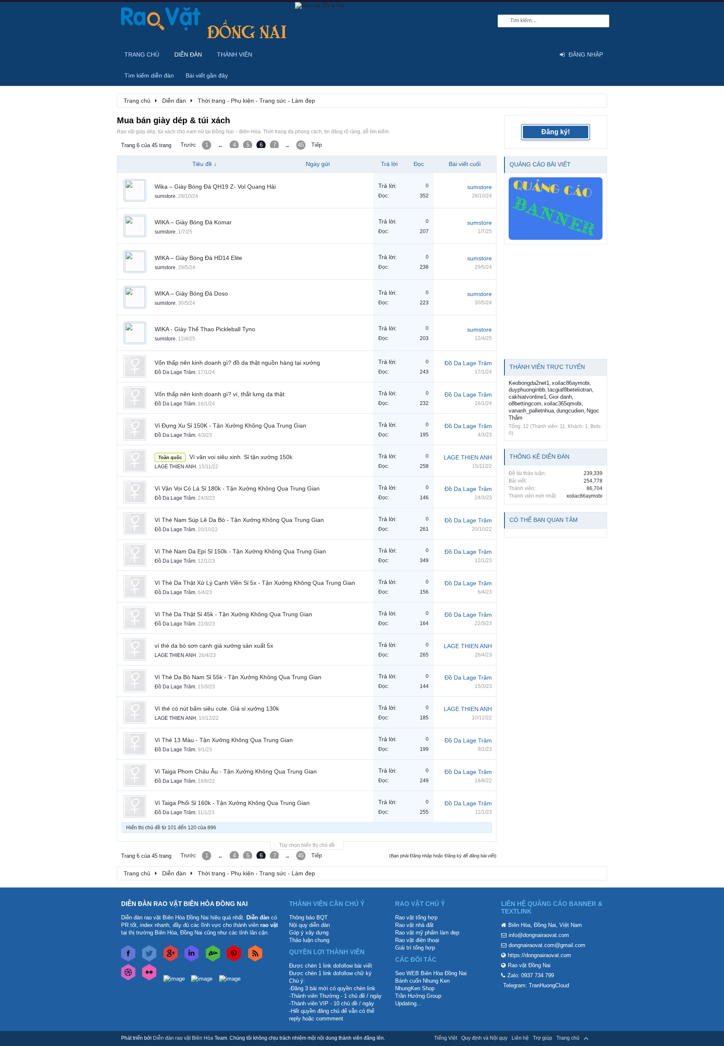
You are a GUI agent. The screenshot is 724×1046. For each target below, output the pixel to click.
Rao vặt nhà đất (414, 925)
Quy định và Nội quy (484, 1038)
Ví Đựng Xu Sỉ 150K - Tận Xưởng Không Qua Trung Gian (230, 425)
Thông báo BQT (308, 917)
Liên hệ (520, 1038)
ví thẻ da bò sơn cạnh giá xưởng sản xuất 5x (214, 645)
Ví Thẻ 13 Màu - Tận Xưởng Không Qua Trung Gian (224, 740)
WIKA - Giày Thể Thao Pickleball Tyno (205, 329)
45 (301, 145)
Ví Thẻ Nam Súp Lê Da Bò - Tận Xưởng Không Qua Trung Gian (239, 520)
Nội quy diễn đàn (309, 925)
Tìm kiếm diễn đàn (149, 75)
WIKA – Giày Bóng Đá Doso (191, 293)
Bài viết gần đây (207, 75)
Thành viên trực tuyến (547, 366)
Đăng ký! (555, 131)
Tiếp (316, 145)
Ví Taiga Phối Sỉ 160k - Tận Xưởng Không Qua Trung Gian (232, 802)
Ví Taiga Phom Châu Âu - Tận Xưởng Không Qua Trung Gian (236, 771)
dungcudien (570, 410)
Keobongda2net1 (529, 383)
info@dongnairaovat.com (539, 935)
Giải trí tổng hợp (415, 948)
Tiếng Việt (445, 1038)
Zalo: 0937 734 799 (530, 975)
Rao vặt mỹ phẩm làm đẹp (427, 932)
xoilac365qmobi (563, 403)
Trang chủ (141, 54)
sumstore (165, 196)
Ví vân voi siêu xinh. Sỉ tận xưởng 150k (240, 457)
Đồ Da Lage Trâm (175, 372)
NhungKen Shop (414, 988)
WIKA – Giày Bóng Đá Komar (193, 222)
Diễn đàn (188, 54)
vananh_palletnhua (531, 410)
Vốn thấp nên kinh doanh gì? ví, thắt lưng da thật (219, 394)
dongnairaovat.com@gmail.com (547, 945)
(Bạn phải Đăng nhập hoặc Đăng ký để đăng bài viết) (442, 855)
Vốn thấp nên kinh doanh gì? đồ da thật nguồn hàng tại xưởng (237, 362)
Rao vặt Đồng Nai (529, 965)
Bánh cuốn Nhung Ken (422, 981)
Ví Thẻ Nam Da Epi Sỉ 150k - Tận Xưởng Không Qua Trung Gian (240, 551)
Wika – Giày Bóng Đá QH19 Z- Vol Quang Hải (215, 186)
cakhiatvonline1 (527, 397)
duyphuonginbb (527, 390)
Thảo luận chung (309, 940)
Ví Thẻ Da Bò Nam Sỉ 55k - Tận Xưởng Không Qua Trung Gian (238, 677)
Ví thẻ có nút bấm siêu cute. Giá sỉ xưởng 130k (217, 708)
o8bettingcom (525, 403)
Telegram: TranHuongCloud (536, 985)
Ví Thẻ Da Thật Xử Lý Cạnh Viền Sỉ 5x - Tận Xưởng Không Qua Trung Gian (255, 582)
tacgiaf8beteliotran (570, 390)
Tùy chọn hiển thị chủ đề (307, 845)
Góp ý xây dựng (308, 932)
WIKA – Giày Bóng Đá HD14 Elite (198, 257)
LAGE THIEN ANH (175, 467)
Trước (188, 145)
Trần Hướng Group (418, 996)
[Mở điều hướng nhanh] (596, 100)
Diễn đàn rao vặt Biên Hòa (183, 1038)
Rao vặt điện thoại (417, 940)
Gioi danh (560, 397)
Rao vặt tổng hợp (416, 917)
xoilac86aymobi (571, 383)
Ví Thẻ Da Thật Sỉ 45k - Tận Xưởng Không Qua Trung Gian (233, 614)
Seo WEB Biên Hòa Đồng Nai (431, 973)
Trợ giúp (542, 1038)
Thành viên (234, 54)
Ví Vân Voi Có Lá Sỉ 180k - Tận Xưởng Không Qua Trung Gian (237, 488)
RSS (598, 1038)
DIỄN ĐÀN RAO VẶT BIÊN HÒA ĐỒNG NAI (184, 903)
